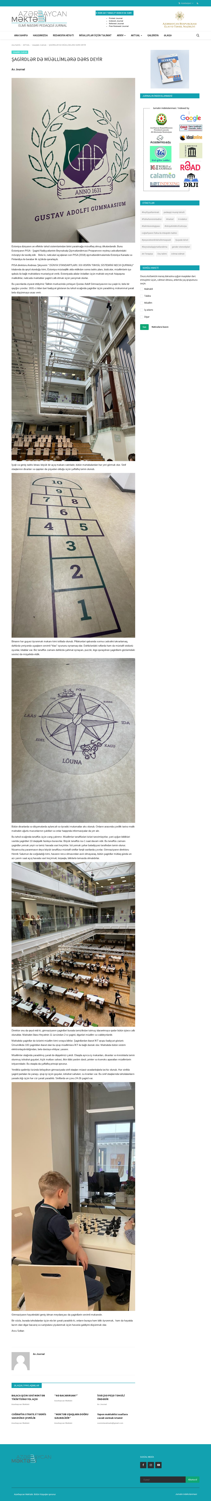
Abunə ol (192, 1479)
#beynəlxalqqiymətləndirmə (154, 247)
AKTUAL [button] (135, 35)
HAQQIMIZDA (40, 35)
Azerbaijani (186, 3)
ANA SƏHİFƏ (21, 35)
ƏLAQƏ (168, 35)
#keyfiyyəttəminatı (150, 212)
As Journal (18, 69)
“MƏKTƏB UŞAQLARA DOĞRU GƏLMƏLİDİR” (71, 1416)
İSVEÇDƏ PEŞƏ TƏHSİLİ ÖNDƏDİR (111, 1397)
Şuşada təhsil (181, 240)
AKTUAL (26, 45)
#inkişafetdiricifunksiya (176, 226)
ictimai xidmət (177, 254)
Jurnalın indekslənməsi (186, 1494)
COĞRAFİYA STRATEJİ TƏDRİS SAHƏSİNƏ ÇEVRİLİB (29, 1416)
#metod (169, 219)
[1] (197, 3)
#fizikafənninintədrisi (152, 219)
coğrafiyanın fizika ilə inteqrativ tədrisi (159, 233)
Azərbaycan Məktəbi (20, 1404)
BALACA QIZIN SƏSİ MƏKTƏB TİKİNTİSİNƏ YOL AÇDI (28, 1397)
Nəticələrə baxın (160, 327)
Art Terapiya (147, 254)
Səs (144, 327)
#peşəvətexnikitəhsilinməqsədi (156, 240)
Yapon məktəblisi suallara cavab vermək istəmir (112, 1416)
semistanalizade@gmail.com (110, 1423)
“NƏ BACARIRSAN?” (66, 1395)
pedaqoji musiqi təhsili (174, 212)
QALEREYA (153, 35)
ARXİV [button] (120, 35)
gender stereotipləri (181, 247)
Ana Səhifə (16, 45)
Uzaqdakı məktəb (39, 45)
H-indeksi (182, 219)
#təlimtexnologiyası (151, 226)
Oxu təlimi (162, 254)
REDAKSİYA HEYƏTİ (63, 35)
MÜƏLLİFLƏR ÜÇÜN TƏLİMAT (95, 35)
